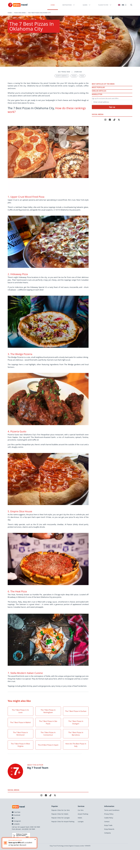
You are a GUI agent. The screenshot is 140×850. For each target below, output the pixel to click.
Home (53, 5)
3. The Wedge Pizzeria (20, 354)
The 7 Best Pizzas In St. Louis (20, 711)
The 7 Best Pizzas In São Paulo (48, 722)
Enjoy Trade (108, 825)
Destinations (67, 5)
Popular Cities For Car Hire (60, 810)
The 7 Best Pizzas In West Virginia (20, 745)
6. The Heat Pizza (17, 591)
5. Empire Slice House (20, 511)
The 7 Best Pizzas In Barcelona (75, 733)
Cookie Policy (108, 818)
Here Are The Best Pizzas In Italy (75, 745)
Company (107, 833)
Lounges (81, 822)
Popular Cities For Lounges (60, 818)
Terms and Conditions (111, 810)
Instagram (17, 821)
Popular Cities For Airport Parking (62, 822)
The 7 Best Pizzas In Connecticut (48, 733)
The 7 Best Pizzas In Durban (75, 711)
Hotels (80, 818)
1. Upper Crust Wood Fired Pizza (26, 196)
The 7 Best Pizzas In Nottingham (48, 711)
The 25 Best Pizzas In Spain (48, 745)
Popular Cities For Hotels (59, 814)
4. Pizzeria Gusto (17, 431)
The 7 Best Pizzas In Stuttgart (75, 722)
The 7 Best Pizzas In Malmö (20, 722)
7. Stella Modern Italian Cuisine (25, 673)
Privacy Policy (108, 814)
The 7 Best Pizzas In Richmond (20, 733)
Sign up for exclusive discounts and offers (105, 98)
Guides (85, 5)
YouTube (17, 812)
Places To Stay (103, 5)
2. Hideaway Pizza (18, 274)
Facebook (16, 815)
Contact (106, 822)
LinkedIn (16, 824)
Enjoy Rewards (109, 829)
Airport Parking (83, 814)
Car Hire (80, 810)
